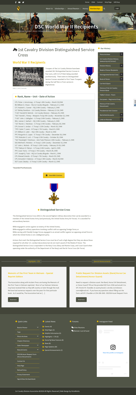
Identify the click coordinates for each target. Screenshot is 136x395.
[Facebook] (16, 2)
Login (117, 8)
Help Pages (48, 330)
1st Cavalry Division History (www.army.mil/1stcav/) (109, 60)
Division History (105, 66)
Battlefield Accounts (107, 115)
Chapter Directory (23, 341)
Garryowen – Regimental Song (110, 99)
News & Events (22, 350)
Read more (13, 299)
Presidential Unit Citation (108, 111)
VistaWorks (75, 391)
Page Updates (49, 347)
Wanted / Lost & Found (81, 331)
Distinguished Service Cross (109, 75)
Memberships (95, 8)
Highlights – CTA (50, 337)
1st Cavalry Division (104, 374)
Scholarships (59, 8)
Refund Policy (21, 370)
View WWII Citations (55, 175)
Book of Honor (105, 79)
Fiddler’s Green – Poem (107, 95)
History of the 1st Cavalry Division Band (108, 89)
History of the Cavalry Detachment (107, 105)
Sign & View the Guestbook (26, 379)
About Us (49, 8)
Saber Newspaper (23, 345)
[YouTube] (19, 2)
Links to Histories (106, 119)
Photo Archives (105, 54)
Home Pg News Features (53, 340)
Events (47, 327)
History (85, 8)
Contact (100, 2)
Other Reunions (79, 327)
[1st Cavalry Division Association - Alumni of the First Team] (18, 8)
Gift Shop (117, 2)
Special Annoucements (52, 350)
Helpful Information (52, 333)
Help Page (108, 2)
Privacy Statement (23, 375)
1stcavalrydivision (118, 374)
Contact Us (21, 361)
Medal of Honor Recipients (109, 70)
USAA (93, 2)
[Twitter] (23, 2)
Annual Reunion (73, 8)
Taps (19, 332)
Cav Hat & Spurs (105, 83)
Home (87, 2)
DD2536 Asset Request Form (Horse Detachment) (26, 355)
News (47, 343)
